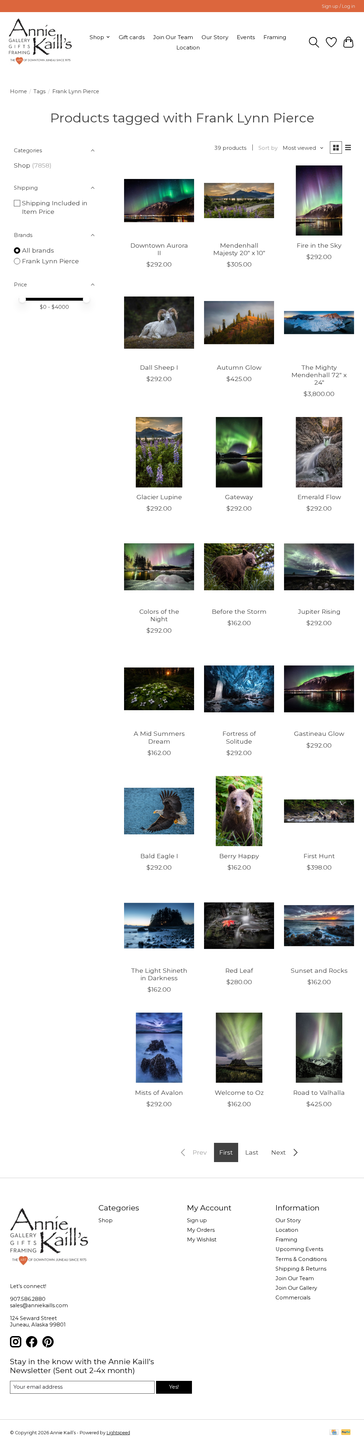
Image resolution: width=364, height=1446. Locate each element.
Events (246, 37)
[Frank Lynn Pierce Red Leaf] (239, 926)
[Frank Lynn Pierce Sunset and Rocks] (319, 926)
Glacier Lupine (159, 497)
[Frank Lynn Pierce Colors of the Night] (159, 567)
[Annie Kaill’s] (40, 42)
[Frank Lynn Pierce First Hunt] (319, 811)
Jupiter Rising (319, 611)
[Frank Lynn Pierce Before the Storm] (239, 567)
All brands (38, 250)
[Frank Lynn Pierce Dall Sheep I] (159, 322)
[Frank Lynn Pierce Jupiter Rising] (319, 567)
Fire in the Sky (319, 245)
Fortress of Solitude (239, 737)
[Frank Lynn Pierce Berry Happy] (239, 811)
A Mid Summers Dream (159, 737)
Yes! (174, 1387)
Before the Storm (239, 611)
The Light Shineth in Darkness (159, 974)
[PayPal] (345, 1432)
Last (251, 1152)
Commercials (292, 1297)
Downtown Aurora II (159, 249)
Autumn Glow (239, 367)
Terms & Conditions (301, 1259)
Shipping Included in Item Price (54, 207)
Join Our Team (173, 37)
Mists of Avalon (159, 1092)
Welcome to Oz (239, 1092)
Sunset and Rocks (319, 970)
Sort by (268, 148)
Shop (22, 165)
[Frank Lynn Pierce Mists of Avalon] (159, 1048)
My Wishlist (201, 1239)
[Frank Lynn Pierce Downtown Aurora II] (159, 200)
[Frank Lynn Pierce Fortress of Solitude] (239, 689)
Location (188, 47)
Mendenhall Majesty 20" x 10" (239, 249)
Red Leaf (239, 970)
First (226, 1152)
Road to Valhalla (319, 1092)
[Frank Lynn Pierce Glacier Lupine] (159, 452)
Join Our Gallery (296, 1288)
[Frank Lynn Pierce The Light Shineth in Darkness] (159, 926)
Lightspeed (118, 1432)
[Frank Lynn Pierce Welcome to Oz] (239, 1048)
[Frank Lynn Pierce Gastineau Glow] (319, 689)
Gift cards (132, 37)
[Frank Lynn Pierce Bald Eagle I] (159, 811)
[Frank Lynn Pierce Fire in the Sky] (319, 200)
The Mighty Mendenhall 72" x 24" (319, 375)
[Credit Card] (334, 1432)
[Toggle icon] (314, 42)
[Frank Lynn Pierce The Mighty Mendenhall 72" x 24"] (319, 322)
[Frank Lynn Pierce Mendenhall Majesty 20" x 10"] (239, 200)
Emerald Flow (319, 497)
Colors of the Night (159, 615)
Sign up (197, 1220)
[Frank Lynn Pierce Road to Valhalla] (319, 1048)
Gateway (239, 497)
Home (18, 91)
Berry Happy (239, 856)
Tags (39, 91)
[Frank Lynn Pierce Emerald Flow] (319, 452)
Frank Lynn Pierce (50, 261)
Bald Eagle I (159, 856)
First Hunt (319, 856)
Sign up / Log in (338, 6)
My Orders (201, 1230)
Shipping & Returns (300, 1269)
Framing (274, 37)
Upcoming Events (299, 1249)
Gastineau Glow (319, 733)
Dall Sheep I (159, 367)
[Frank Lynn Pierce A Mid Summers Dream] (159, 689)
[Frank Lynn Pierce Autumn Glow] (239, 322)
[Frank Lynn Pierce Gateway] (239, 452)
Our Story (215, 37)
